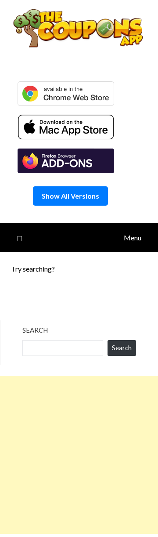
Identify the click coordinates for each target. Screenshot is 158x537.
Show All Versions (70, 196)
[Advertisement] (79, 455)
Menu (132, 237)
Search (35, 330)
